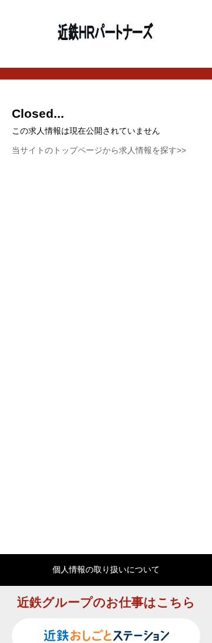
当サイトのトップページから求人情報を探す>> (99, 150)
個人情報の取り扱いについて (106, 569)
